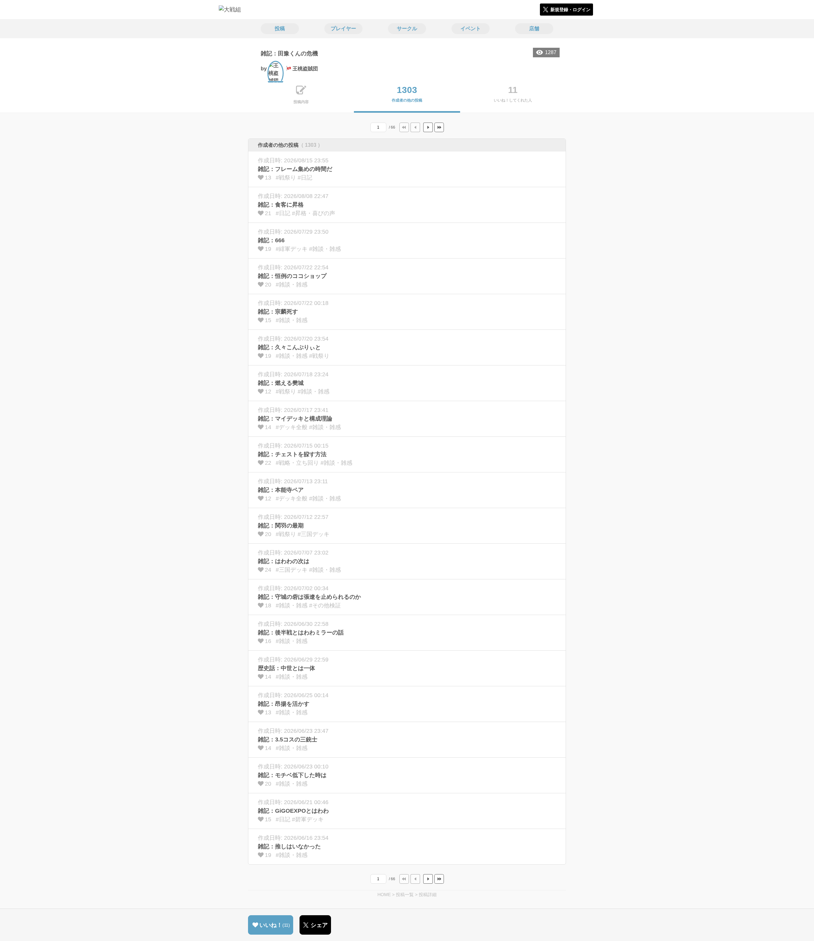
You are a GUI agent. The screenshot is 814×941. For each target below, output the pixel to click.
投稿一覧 (405, 894)
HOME (384, 894)
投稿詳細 (428, 894)
